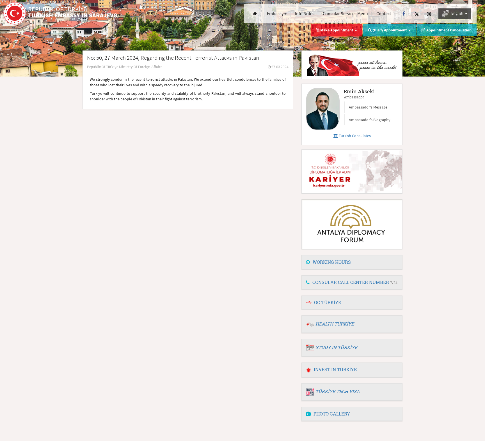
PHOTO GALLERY (332, 414)
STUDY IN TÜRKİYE (336, 347)
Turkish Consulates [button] (354, 135)
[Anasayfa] (255, 13)
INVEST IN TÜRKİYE (335, 369)
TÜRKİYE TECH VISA (337, 391)
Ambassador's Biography (369, 119)
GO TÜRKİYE (327, 302)
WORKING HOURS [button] (332, 262)
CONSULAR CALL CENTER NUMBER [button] (354, 282)
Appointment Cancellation (448, 30)
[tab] (352, 262)
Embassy (275, 13)
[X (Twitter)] (416, 13)
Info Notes (304, 13)
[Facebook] (403, 13)
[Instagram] (428, 13)
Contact (383, 13)
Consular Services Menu (345, 13)
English (457, 13)
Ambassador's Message (368, 107)
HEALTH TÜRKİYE (334, 324)
